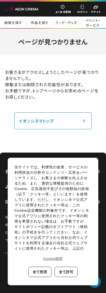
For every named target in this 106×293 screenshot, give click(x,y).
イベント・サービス (93, 23)
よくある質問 (63, 12)
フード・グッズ (66, 22)
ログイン (82, 12)
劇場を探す (13, 22)
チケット (96, 12)
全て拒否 (40, 272)
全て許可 (66, 272)
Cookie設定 (53, 259)
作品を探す (40, 22)
